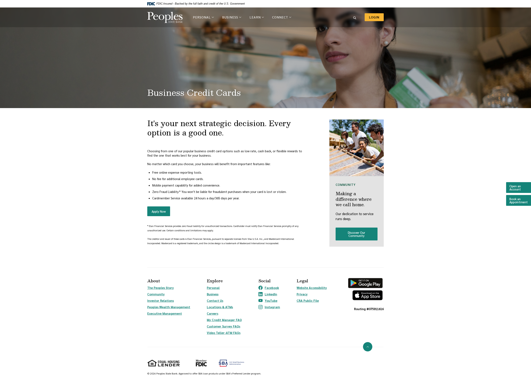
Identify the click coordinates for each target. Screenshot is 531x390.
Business (212, 294)
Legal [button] (302, 281)
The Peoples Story (160, 288)
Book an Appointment (520, 200)
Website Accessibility (312, 288)
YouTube (269, 301)
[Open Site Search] (354, 17)
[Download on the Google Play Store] (365, 283)
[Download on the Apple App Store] (365, 295)
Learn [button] (255, 17)
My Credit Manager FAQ (224, 320)
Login (376, 17)
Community (156, 294)
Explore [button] (215, 281)
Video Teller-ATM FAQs (223, 333)
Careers (212, 313)
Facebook (269, 288)
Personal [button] (202, 17)
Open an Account (520, 187)
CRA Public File (308, 300)
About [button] (153, 281)
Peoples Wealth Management (168, 307)
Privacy (302, 294)
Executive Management (164, 313)
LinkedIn (269, 294)
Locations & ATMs (220, 307)
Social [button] (264, 281)
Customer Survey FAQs (223, 326)
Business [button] (230, 17)
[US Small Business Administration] (231, 363)
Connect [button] (280, 17)
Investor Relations (160, 300)
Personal (213, 288)
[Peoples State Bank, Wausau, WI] (165, 17)
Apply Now (161, 211)
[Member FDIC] (199, 361)
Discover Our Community (356, 234)
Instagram (269, 307)
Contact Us (215, 300)
